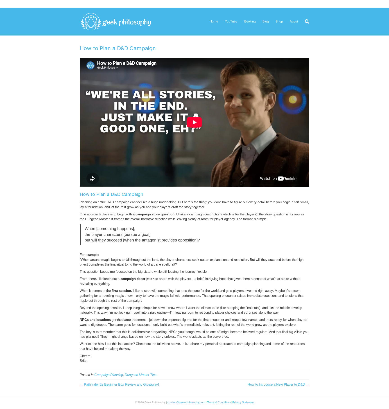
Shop (279, 21)
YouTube (231, 21)
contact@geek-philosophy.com (186, 402)
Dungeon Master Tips (140, 375)
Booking (250, 21)
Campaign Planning (108, 375)
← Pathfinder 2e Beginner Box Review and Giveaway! (119, 384)
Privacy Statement (243, 402)
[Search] (305, 21)
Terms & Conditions (219, 402)
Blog (265, 21)
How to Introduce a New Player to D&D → (278, 384)
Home (214, 21)
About (294, 21)
